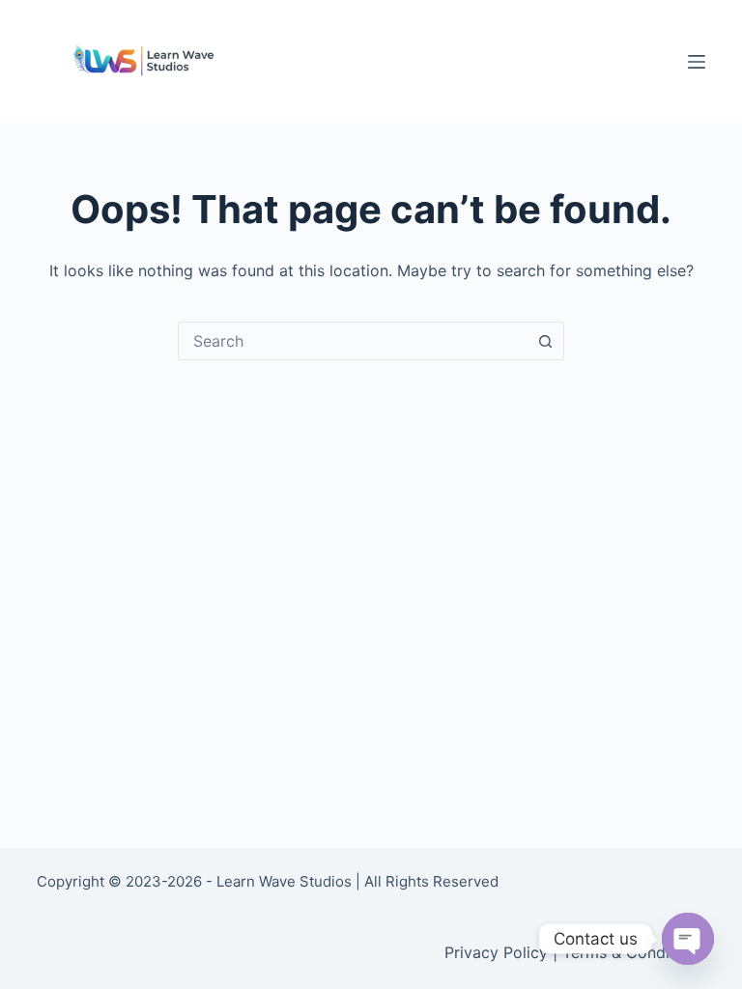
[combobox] (353, 341)
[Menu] (696, 62)
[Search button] (545, 341)
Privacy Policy (496, 952)
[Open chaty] (688, 939)
